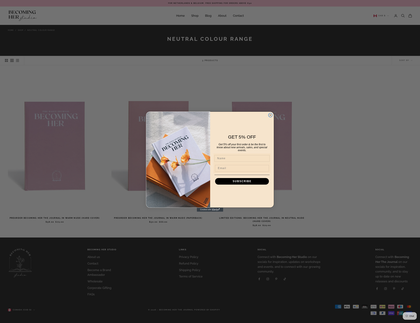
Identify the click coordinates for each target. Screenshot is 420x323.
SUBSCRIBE (242, 181)
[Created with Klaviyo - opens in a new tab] (210, 210)
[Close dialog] (270, 115)
